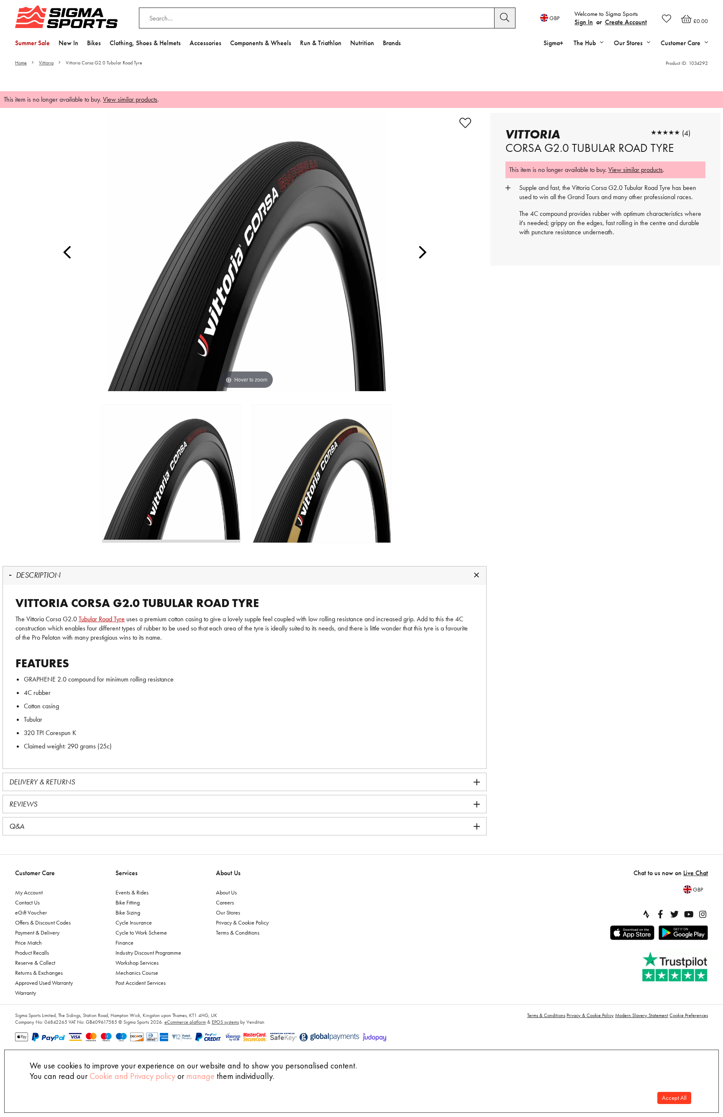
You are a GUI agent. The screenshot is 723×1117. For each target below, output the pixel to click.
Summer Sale (32, 42)
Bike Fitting (127, 902)
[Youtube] (689, 914)
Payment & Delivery (37, 932)
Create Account (626, 22)
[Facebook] (660, 914)
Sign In (583, 22)
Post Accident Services (140, 982)
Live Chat (695, 872)
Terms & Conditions (237, 932)
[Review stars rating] (665, 133)
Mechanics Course (136, 972)
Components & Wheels (260, 42)
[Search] (505, 18)
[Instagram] (703, 914)
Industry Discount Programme (148, 952)
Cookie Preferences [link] (688, 1015)
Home (21, 62)
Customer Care (35, 872)
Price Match (28, 942)
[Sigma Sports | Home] (66, 16)
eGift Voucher (31, 912)
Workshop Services (137, 962)
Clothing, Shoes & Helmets (145, 42)
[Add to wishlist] (465, 123)
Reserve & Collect (35, 962)
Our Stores (228, 912)
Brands (392, 42)
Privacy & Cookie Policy (242, 922)
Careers (225, 902)
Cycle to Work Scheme (141, 932)
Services (126, 872)
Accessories (205, 42)
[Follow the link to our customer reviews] (675, 967)
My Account (29, 892)
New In (68, 42)
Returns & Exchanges (39, 972)
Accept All (674, 1098)
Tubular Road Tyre (102, 619)
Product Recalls (32, 952)
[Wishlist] (666, 18)
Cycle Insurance (133, 922)
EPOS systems (225, 1022)
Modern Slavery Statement (641, 1015)
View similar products (130, 99)
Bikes (94, 42)
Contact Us (27, 902)
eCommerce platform (185, 1022)
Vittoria (46, 62)
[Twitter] (674, 914)
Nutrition (362, 42)
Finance (124, 942)
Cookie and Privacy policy (132, 1076)
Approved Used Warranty (44, 982)
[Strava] (646, 914)
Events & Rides (132, 892)
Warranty (25, 993)
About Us (228, 872)
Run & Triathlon (320, 42)
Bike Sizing (127, 912)
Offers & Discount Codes (43, 922)
